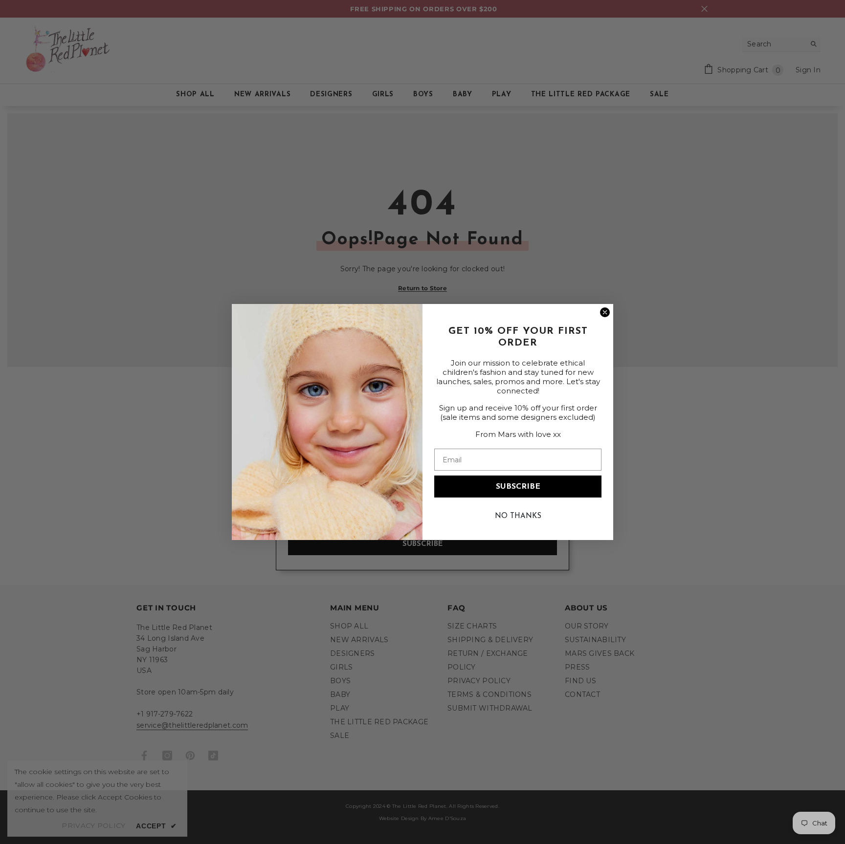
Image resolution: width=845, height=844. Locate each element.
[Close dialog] (604, 312)
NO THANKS (518, 516)
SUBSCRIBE (518, 487)
